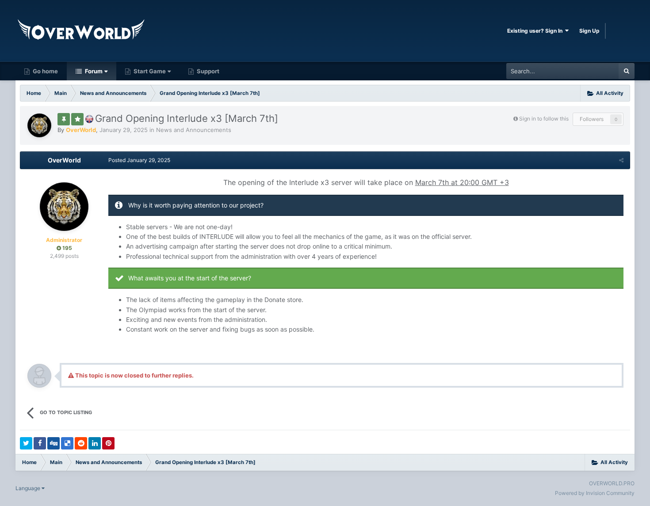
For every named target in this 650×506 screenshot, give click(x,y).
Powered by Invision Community (595, 493)
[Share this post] (621, 160)
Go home (44, 71)
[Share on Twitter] (26, 443)
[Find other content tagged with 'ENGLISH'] (89, 118)
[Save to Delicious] (67, 443)
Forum (93, 71)
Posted (139, 160)
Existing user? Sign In (536, 30)
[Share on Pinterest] (108, 443)
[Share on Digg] (53, 443)
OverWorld (64, 160)
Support (207, 71)
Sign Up (589, 30)
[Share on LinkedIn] (94, 443)
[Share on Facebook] (40, 443)
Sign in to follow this (544, 118)
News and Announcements (193, 129)
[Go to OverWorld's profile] (39, 125)
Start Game (149, 71)
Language (28, 488)
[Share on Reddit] (81, 443)
